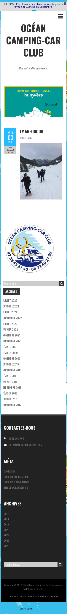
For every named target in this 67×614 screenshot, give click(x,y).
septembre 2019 (12, 370)
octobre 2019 (11, 364)
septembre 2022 (12, 318)
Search (61, 283)
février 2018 (10, 393)
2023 (6, 546)
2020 (6, 530)
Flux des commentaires (16, 482)
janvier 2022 (10, 329)
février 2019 (10, 376)
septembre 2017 (12, 405)
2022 (6, 540)
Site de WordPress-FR (16, 487)
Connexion (9, 471)
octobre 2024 (11, 306)
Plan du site (16, 596)
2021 (6, 535)
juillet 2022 (10, 324)
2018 (6, 519)
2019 (6, 524)
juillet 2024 (10, 312)
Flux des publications (16, 477)
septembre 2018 (12, 387)
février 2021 (10, 347)
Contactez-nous (31, 596)
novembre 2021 (11, 335)
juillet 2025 (10, 300)
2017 (6, 514)
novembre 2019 (11, 358)
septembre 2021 (12, 341)
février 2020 (10, 353)
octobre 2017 (11, 399)
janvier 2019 (10, 382)
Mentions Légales (49, 596)
